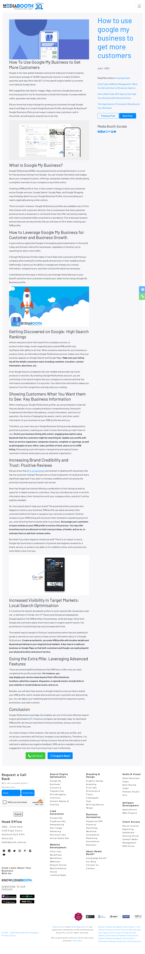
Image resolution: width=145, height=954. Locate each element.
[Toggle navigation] (139, 6)
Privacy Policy (9, 935)
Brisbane (102, 941)
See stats (77, 941)
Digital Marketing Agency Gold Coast (116, 927)
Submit (18, 814)
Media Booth (59, 927)
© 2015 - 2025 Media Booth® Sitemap (20, 933)
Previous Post (108, 115)
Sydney (112, 941)
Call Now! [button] (37, 755)
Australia (122, 941)
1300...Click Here (12, 826)
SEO (32, 718)
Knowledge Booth (79, 927)
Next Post (128, 115)
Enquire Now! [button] (61, 755)
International (134, 941)
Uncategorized (122, 78)
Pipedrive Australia (127, 935)
